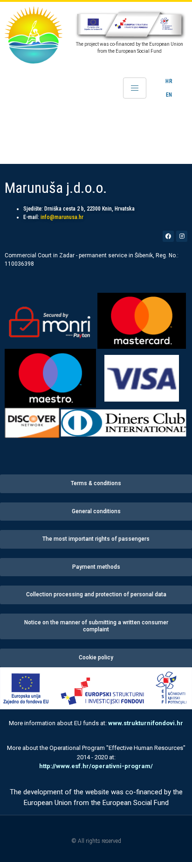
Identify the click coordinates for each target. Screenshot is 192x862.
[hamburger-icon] (134, 88)
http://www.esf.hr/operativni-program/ (96, 766)
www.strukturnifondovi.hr (145, 723)
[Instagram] (181, 236)
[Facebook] (168, 236)
